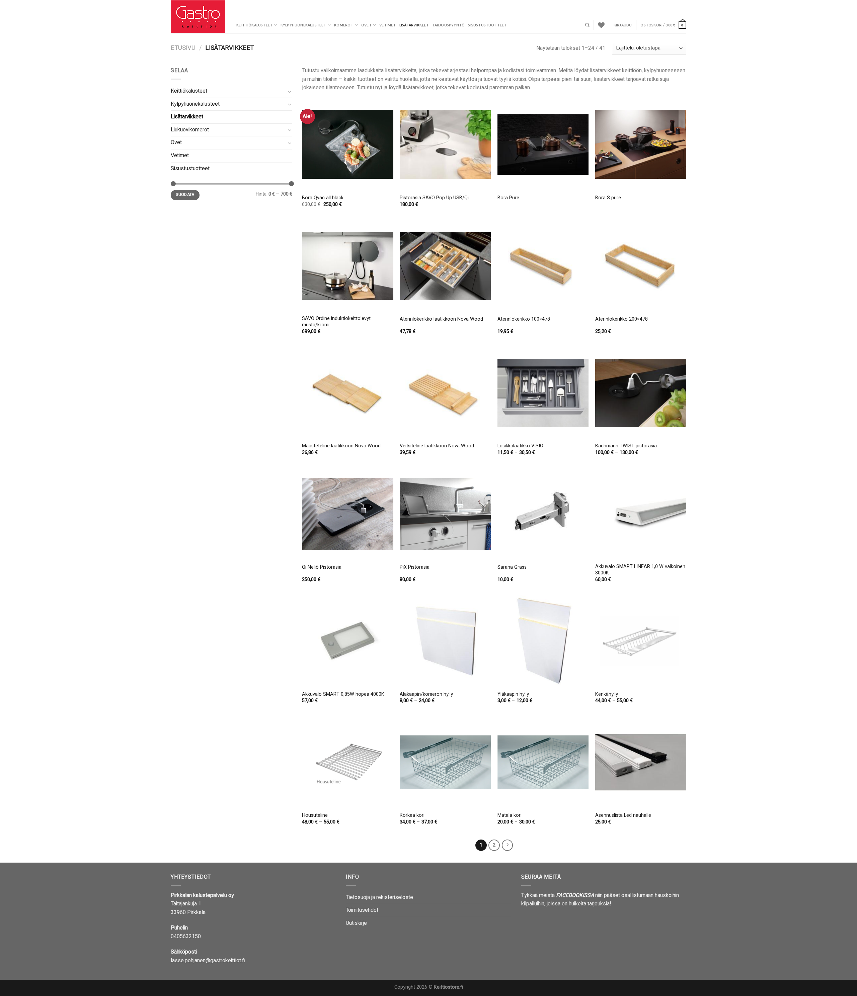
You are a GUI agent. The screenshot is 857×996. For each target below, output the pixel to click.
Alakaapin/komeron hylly (426, 694)
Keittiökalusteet (254, 25)
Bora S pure (608, 198)
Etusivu (183, 47)
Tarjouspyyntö (448, 25)
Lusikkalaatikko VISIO (520, 446)
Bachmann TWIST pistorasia (626, 446)
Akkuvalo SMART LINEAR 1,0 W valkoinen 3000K (640, 570)
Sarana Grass (512, 567)
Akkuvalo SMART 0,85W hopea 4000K (343, 694)
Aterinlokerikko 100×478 (523, 319)
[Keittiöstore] (198, 16)
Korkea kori (412, 815)
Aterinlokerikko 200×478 (621, 319)
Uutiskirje (356, 923)
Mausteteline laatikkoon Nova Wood (341, 446)
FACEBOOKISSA (575, 895)
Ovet (366, 25)
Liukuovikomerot (190, 130)
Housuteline (315, 815)
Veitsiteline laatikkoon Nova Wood (437, 446)
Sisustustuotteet (487, 25)
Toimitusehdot (362, 910)
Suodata (185, 195)
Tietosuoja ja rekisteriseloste (379, 897)
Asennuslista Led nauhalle (623, 815)
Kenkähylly (606, 694)
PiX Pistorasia (415, 567)
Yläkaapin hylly (513, 694)
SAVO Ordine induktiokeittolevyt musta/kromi (336, 322)
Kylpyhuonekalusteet (303, 25)
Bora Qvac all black (322, 198)
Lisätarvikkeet (414, 25)
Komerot (343, 25)
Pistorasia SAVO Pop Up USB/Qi (434, 198)
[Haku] (587, 25)
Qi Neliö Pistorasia (321, 567)
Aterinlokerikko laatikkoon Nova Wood (441, 319)
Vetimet (387, 25)
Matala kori (509, 815)
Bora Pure (508, 198)
